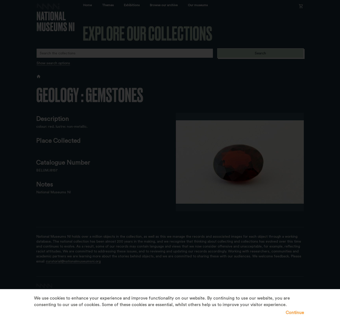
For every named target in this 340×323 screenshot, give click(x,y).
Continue (295, 312)
